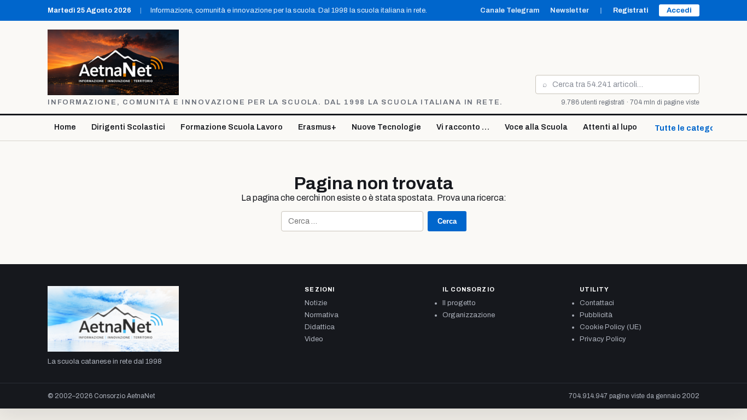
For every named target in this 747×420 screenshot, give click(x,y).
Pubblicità (596, 315)
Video (314, 339)
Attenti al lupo (610, 127)
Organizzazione (468, 315)
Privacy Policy (603, 339)
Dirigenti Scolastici (128, 127)
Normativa (322, 315)
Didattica (320, 327)
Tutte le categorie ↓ (693, 128)
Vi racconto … (462, 127)
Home (65, 127)
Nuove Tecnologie (386, 127)
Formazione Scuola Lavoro (231, 127)
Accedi (679, 10)
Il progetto (459, 303)
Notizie (316, 303)
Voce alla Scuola (536, 127)
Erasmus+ (317, 127)
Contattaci (597, 303)
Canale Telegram (509, 10)
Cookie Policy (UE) (610, 327)
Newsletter (569, 10)
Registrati (630, 10)
